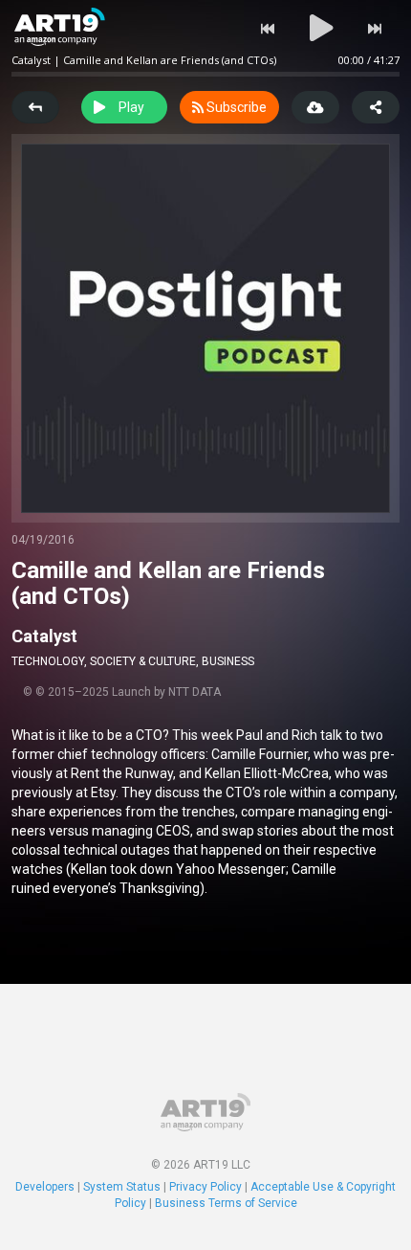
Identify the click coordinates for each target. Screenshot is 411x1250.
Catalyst (44, 636)
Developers (45, 1187)
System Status (122, 1187)
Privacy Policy (205, 1187)
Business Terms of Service (226, 1203)
